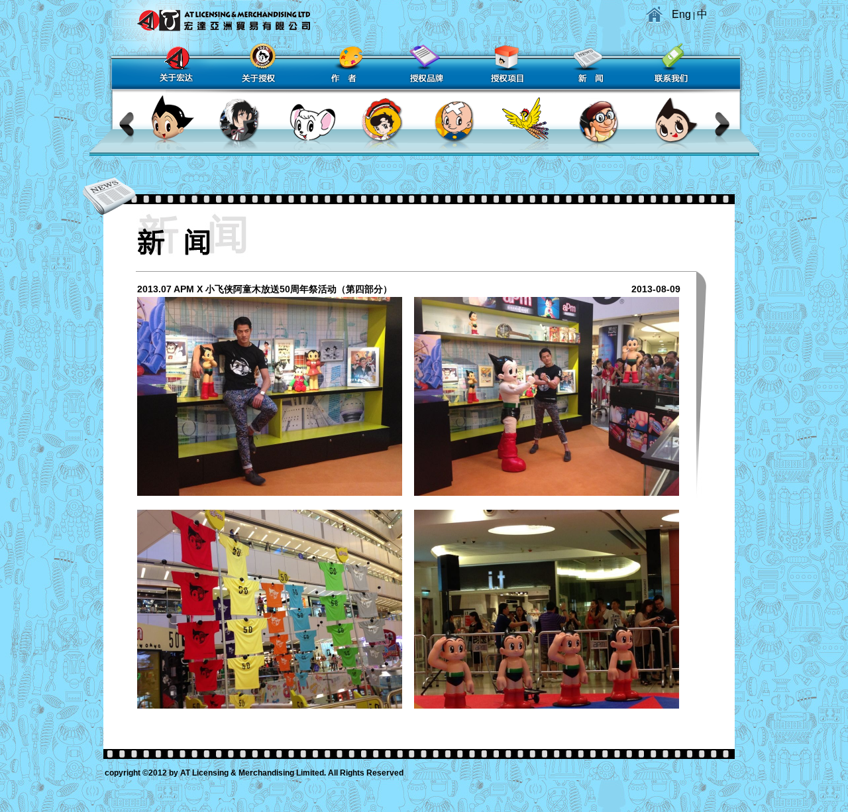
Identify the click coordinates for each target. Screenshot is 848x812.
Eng (681, 14)
